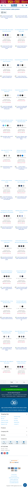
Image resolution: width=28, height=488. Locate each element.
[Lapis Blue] (5, 35)
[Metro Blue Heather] (18, 65)
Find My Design (17, 416)
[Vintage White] (20, 306)
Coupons (16, 418)
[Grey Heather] (20, 35)
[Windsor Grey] (9, 276)
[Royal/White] (22, 216)
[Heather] (5, 186)
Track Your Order (4, 420)
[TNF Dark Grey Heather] (9, 216)
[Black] (22, 95)
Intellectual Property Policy (14, 477)
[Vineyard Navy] (22, 276)
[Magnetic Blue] (22, 156)
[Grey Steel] (4, 306)
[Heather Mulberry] (22, 367)
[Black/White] (5, 65)
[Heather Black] (18, 367)
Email (23, 443)
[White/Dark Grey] (9, 156)
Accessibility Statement (14, 482)
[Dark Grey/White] (7, 156)
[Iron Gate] (20, 156)
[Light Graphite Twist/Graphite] (21, 336)
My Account (3, 416)
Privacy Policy (14, 474)
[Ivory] (9, 306)
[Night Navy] (8, 246)
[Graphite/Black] (8, 65)
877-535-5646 (4, 446)
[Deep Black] (5, 246)
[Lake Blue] (18, 95)
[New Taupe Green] (5, 95)
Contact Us (16, 424)
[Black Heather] (18, 35)
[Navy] (18, 125)
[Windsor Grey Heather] (23, 246)
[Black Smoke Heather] (22, 65)
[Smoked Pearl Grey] (8, 95)
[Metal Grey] (8, 367)
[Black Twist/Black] (19, 336)
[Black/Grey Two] (4, 336)
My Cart (2, 418)
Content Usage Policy (14, 479)
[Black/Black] (3, 65)
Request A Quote (4, 422)
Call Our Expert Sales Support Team (14, 389)
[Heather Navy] (8, 186)
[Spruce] (20, 95)
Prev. (3, 382)
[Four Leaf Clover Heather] (3, 35)
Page (11, 382)
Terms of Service (14, 476)
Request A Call (4, 424)
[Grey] (22, 125)
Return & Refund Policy (14, 481)
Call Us (4, 443)
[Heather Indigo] (20, 367)
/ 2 (17, 382)
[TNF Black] (8, 35)
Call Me (10, 443)
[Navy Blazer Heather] (21, 246)
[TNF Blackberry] (4, 216)
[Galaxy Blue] (21, 186)
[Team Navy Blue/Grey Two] (9, 336)
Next (24, 382)
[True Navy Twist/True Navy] (23, 336)
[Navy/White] (20, 216)
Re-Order (16, 420)
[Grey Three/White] (7, 336)
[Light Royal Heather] (3, 125)
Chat (17, 443)
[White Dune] (3, 95)
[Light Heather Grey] (20, 65)
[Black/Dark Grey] (4, 156)
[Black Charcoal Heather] (8, 125)
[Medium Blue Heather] (22, 35)
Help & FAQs (16, 422)
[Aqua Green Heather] (5, 125)
